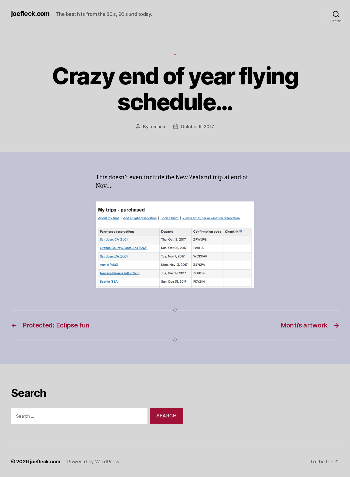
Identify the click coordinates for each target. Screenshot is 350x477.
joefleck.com (30, 13)
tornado (157, 126)
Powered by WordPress (93, 461)
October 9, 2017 (197, 126)
